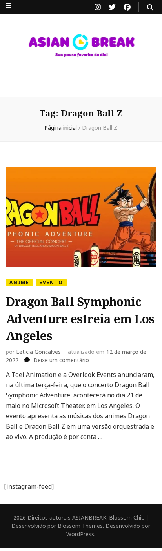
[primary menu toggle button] (81, 89)
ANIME (19, 282)
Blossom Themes (80, 525)
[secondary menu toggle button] (8, 5)
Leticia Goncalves (38, 351)
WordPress (80, 534)
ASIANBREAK (89, 517)
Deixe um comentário (61, 360)
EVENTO (51, 282)
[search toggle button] (150, 7)
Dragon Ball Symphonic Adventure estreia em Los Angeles (80, 319)
